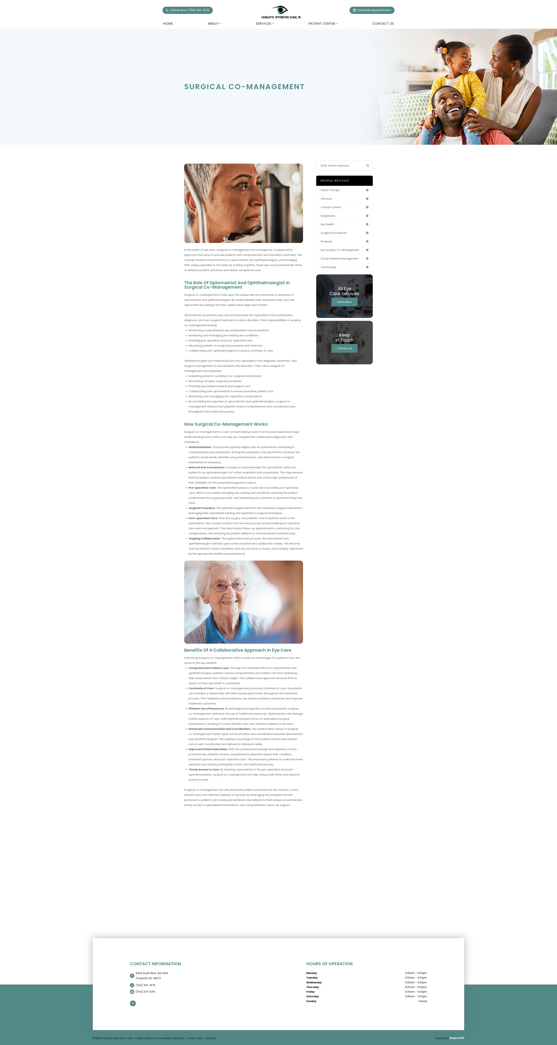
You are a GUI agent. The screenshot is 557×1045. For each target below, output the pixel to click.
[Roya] (457, 1038)
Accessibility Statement (170, 1038)
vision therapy (330, 190)
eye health (327, 224)
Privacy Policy (195, 1038)
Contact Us (383, 23)
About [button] (213, 23)
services (326, 198)
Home (168, 23)
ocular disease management (339, 258)
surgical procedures (334, 233)
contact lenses (331, 207)
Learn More (344, 302)
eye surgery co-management (340, 250)
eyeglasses (328, 216)
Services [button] (263, 23)
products (326, 241)
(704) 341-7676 (145, 985)
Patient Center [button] (322, 23)
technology (328, 267)
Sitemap (210, 1038)
